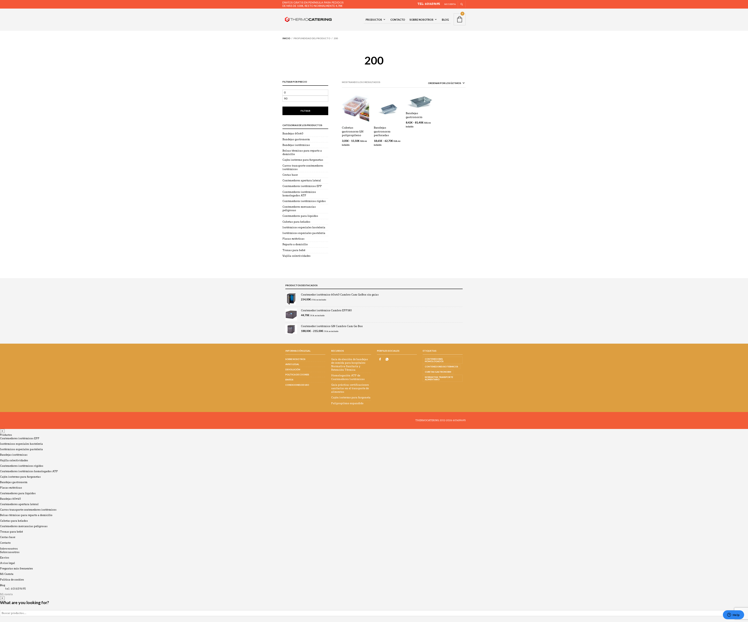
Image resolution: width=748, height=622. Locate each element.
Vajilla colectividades (296, 255)
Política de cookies (297, 374)
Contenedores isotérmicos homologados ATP (29, 471)
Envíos (289, 379)
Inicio (286, 38)
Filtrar (305, 110)
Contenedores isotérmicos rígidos (304, 201)
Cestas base (290, 174)
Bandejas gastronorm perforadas (382, 131)
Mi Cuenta (6, 574)
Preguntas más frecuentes (16, 568)
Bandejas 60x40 (292, 133)
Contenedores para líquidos (300, 215)
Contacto (397, 19)
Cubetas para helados (296, 221)
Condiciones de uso (297, 385)
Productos (374, 19)
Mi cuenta (450, 4)
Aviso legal (292, 364)
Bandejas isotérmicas (296, 145)
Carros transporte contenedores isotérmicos (28, 509)
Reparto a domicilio (295, 244)
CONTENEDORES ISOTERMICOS (441, 366)
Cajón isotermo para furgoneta (350, 397)
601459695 (459, 420)
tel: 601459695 (428, 3)
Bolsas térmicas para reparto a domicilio (26, 515)
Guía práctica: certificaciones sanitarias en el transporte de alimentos (350, 388)
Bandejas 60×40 (10, 498)
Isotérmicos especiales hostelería (303, 227)
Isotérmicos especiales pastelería (303, 233)
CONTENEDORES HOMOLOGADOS (434, 360)
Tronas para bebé (293, 250)
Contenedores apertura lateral (301, 180)
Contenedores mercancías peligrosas (24, 526)
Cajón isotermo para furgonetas (302, 159)
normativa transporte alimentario (439, 378)
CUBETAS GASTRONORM (438, 372)
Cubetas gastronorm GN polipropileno (352, 131)
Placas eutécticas (293, 238)
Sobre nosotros (421, 19)
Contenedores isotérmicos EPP (302, 186)
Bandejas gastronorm (296, 139)
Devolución (292, 369)
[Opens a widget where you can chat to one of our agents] (733, 615)
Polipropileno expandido (347, 403)
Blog (445, 19)
